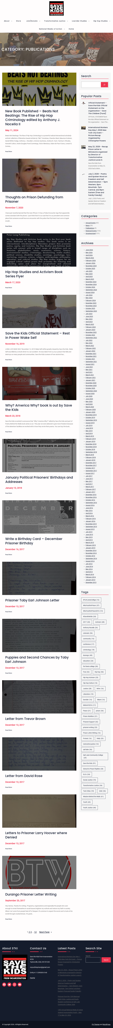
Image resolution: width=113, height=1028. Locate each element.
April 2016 (89, 513)
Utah (102, 791)
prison (100, 711)
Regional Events (91, 231)
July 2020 (89, 396)
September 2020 (91, 391)
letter (100, 688)
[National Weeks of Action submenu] (64, 28)
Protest (87, 738)
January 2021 (90, 380)
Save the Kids (89, 763)
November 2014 (91, 553)
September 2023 (91, 311)
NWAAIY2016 (89, 705)
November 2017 (91, 465)
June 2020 (89, 399)
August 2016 (90, 505)
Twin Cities (88, 791)
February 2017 (91, 489)
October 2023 (90, 308)
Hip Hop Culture (90, 683)
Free (86, 672)
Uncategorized (91, 233)
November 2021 (91, 356)
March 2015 (90, 542)
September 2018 (91, 452)
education (88, 661)
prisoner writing (90, 727)
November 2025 (91, 266)
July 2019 (89, 425)
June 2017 (89, 479)
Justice (87, 688)
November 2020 (91, 385)
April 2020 (89, 404)
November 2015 (91, 524)
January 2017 (90, 492)
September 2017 (91, 471)
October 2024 (90, 287)
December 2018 (91, 444)
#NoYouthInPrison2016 (93, 611)
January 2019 (90, 441)
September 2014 (91, 558)
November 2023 (91, 306)
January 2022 (90, 351)
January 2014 (90, 580)
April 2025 (89, 276)
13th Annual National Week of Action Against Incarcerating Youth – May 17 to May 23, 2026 (70, 1012)
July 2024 (89, 295)
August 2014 (90, 561)
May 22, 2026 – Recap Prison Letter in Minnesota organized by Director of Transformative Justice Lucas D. (98, 153)
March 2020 (90, 407)
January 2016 (90, 521)
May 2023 (89, 319)
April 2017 (89, 484)
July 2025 (89, 271)
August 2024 (90, 292)
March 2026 (90, 258)
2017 (86, 622)
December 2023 (91, 303)
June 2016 (89, 508)
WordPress (106, 1024)
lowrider (87, 700)
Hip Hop (99, 672)
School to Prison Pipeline (93, 769)
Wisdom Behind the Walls (93, 796)
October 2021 (90, 359)
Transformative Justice (92, 785)
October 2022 (90, 335)
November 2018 (91, 447)
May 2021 (89, 369)
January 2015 (90, 548)
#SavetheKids (89, 616)
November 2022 (91, 332)
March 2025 (90, 279)
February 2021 (91, 377)
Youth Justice (89, 807)
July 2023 (89, 314)
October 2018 (90, 449)
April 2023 (89, 322)
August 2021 (90, 364)
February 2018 (91, 457)
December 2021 (91, 354)
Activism (100, 622)
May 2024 (89, 298)
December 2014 (91, 550)
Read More (8, 152)
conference (88, 644)
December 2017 (91, 463)
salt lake (87, 749)
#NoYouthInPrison (91, 605)
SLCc (86, 774)
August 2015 (90, 529)
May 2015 (89, 537)
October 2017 (90, 468)
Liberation (88, 694)
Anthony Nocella (90, 627)
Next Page (45, 932)
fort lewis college (90, 666)
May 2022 (89, 343)
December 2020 (91, 383)
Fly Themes (96, 1024)
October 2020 (90, 388)
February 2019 (91, 439)
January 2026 (90, 263)
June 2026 (89, 250)
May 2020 (89, 401)
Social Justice (89, 780)
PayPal (32, 978)
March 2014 (90, 574)
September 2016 (91, 503)
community (88, 639)
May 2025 (89, 274)
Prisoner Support (90, 722)
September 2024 (91, 290)
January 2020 (90, 412)
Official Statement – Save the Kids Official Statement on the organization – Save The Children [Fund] (97, 108)
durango (87, 655)
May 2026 (89, 252)
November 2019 (91, 415)
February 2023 (91, 327)
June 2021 (89, 367)
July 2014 (89, 564)
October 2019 (90, 417)
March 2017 (90, 487)
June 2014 (89, 566)
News (87, 225)
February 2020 (91, 409)
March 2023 (90, 324)
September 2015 (91, 526)
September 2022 (91, 338)
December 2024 (91, 282)
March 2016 (90, 516)
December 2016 (91, 495)
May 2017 (89, 481)
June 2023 (89, 316)
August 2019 (90, 423)
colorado (88, 633)
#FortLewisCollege (91, 600)
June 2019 (89, 428)
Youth (87, 802)
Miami (101, 700)
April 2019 (89, 433)
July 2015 (89, 532)
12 (35, 932)
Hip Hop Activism (90, 677)
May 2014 (89, 569)
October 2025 (90, 268)
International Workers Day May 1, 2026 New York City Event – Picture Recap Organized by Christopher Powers (98, 134)
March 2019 (90, 436)
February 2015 (91, 545)
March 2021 (90, 375)
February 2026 (91, 260)
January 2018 (90, 460)
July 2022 (89, 340)
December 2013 (91, 582)
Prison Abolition (90, 716)
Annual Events (90, 223)
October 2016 (90, 500)
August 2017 (90, 473)
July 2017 (89, 476)
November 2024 (91, 284)
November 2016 (91, 497)
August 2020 (90, 393)
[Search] (104, 84)
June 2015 (89, 534)
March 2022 (90, 346)
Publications (90, 228)
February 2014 (91, 577)
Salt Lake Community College (93, 756)
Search (88, 956)
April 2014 (89, 572)
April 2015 (89, 540)
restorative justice (91, 744)
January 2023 (90, 330)
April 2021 (89, 372)
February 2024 (91, 300)
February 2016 (91, 518)
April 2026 (89, 255)
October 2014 (90, 556)
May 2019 (89, 431)
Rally (100, 738)
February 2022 (91, 348)
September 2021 (91, 362)
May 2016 (89, 511)
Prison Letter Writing (92, 733)
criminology (88, 650)
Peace (87, 711)
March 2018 (90, 455)
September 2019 (91, 420)
